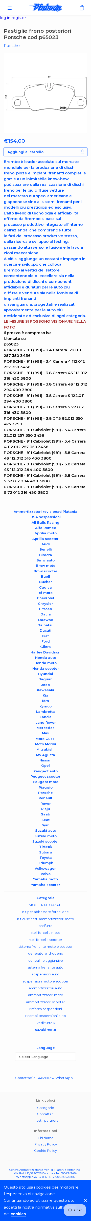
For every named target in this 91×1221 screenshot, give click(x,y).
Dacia (45, 614)
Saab (45, 814)
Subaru (45, 852)
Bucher (45, 582)
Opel (45, 765)
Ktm (45, 701)
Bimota (45, 555)
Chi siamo (46, 1138)
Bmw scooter (45, 571)
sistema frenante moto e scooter (45, 946)
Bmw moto (45, 565)
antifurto (46, 926)
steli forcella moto (45, 933)
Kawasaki (45, 690)
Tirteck (45, 847)
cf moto (46, 593)
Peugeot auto (45, 771)
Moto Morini (45, 744)
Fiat (45, 636)
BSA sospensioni (46, 517)
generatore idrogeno (45, 953)
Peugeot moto (45, 782)
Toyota (45, 857)
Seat (45, 820)
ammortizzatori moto (45, 995)
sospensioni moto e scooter (46, 981)
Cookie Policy (45, 1151)
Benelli (45, 549)
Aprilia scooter (45, 539)
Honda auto (45, 657)
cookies (18, 1213)
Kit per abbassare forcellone (45, 912)
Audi (45, 544)
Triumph (45, 863)
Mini (45, 733)
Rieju (45, 809)
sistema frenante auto (45, 967)
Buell (45, 576)
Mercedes (46, 728)
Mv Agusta (45, 755)
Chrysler (45, 604)
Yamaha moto (45, 879)
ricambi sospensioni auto (45, 1016)
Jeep (45, 685)
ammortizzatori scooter (45, 1002)
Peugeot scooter (45, 776)
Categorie (45, 1108)
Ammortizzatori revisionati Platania (45, 511)
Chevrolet (45, 598)
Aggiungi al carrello (25, 152)
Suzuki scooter (45, 841)
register (18, 17)
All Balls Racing (45, 522)
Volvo (46, 874)
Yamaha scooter (45, 885)
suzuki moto (45, 1030)
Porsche (45, 793)
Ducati (45, 630)
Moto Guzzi (46, 739)
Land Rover (45, 722)
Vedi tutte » (45, 1023)
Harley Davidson (45, 652)
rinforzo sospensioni (45, 1009)
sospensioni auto (45, 974)
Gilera (45, 647)
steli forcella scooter (45, 940)
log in (5, 17)
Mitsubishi (45, 749)
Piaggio (46, 787)
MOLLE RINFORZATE (45, 905)
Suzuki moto (45, 836)
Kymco (45, 706)
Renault (45, 798)
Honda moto (45, 663)
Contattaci (45, 1114)
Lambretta (45, 711)
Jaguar (45, 679)
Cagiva (45, 587)
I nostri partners (45, 1120)
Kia (45, 695)
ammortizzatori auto (45, 988)
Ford (45, 641)
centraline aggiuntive (45, 960)
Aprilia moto (46, 533)
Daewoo (45, 620)
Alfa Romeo (45, 528)
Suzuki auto (45, 830)
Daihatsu (45, 625)
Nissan (45, 760)
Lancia (46, 717)
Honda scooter (45, 668)
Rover (45, 803)
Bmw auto (45, 560)
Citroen (45, 609)
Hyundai (45, 674)
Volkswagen (46, 868)
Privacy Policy (45, 1144)
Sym (46, 825)
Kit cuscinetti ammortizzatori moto (45, 919)
